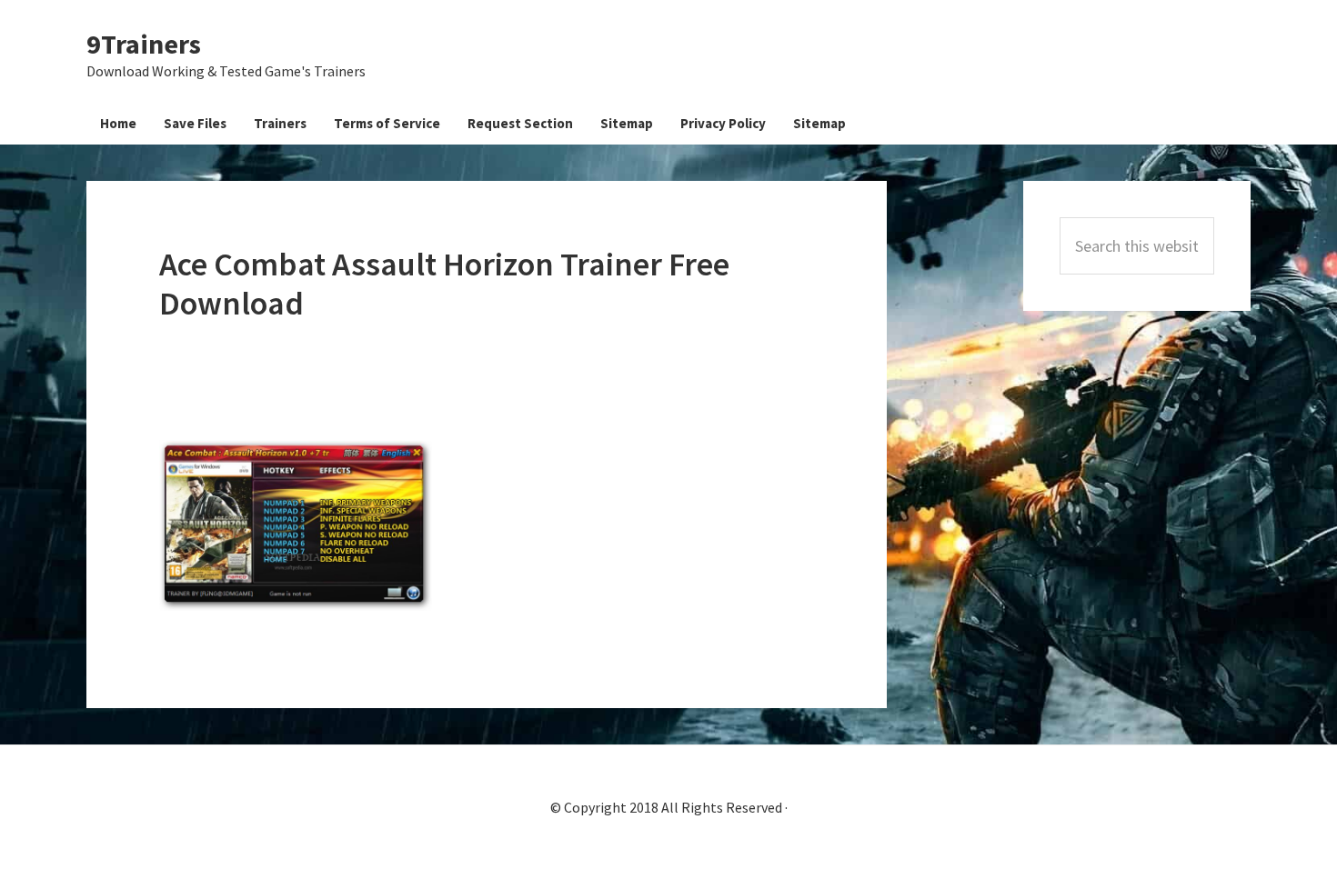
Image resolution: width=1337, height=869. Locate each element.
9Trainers (143, 43)
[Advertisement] (490, 382)
